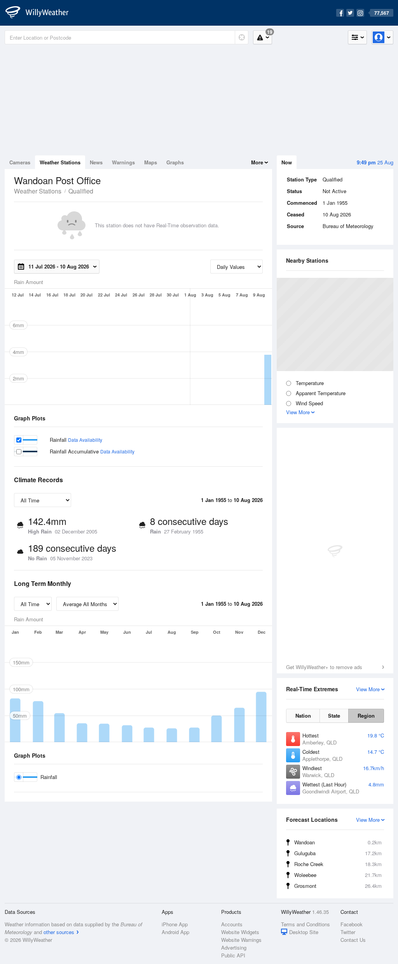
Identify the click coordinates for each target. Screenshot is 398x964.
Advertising (233, 947)
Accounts (232, 924)
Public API (233, 955)
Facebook (351, 924)
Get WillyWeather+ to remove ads (324, 667)
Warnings (123, 162)
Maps (150, 162)
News (96, 162)
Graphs (175, 162)
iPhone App (175, 924)
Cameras (19, 162)
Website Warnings (241, 939)
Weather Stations (60, 162)
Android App (175, 932)
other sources (59, 932)
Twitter (347, 932)
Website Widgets (240, 932)
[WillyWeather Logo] (41, 13)
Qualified (80, 191)
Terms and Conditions (305, 924)
